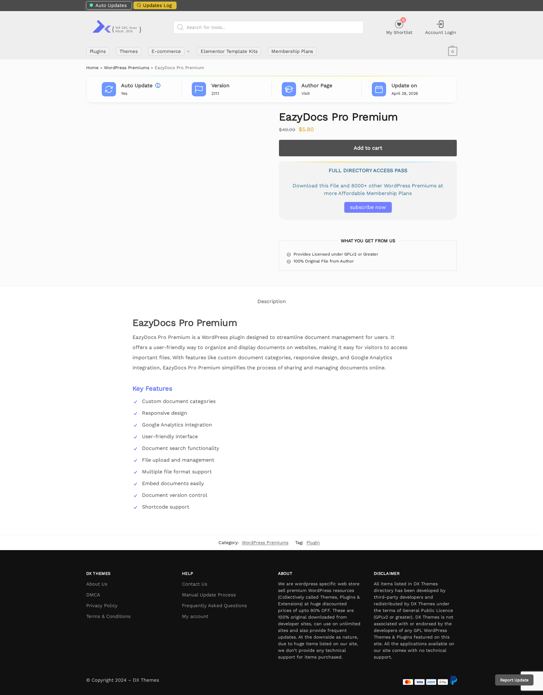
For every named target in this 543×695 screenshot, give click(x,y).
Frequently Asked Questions (214, 605)
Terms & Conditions (108, 616)
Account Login (440, 32)
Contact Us (194, 584)
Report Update (514, 680)
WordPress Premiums (126, 67)
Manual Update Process (209, 595)
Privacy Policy (102, 605)
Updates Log (157, 5)
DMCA (93, 595)
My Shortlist (399, 26)
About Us (96, 584)
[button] (452, 51)
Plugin (313, 542)
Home (92, 67)
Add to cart (368, 148)
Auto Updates (111, 5)
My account (195, 616)
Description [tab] (271, 301)
